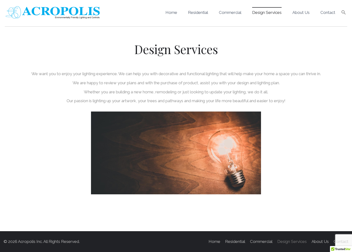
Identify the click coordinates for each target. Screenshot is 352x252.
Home (171, 12)
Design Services (267, 12)
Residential (198, 12)
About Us (301, 12)
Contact (327, 12)
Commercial (230, 12)
